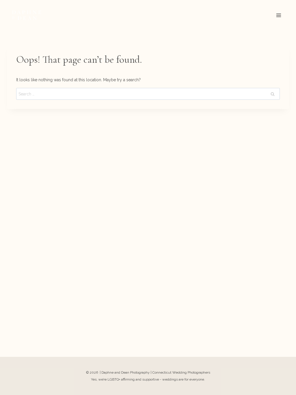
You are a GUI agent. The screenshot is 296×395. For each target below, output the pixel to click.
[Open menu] (278, 15)
